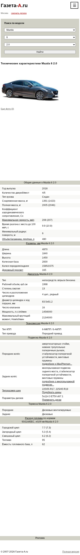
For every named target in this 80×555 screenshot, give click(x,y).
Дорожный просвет (12, 270)
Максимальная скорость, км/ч (18, 220)
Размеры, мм (33, 243)
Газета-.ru (14, 5)
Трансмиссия (33, 323)
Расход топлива (34, 418)
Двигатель (33, 274)
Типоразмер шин (11, 390)
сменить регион (19, 13)
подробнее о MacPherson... (57, 364)
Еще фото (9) (7, 109)
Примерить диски (51, 400)
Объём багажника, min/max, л (18, 239)
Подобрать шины (51, 392)
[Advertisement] (40, 147)
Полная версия (70, 551)
